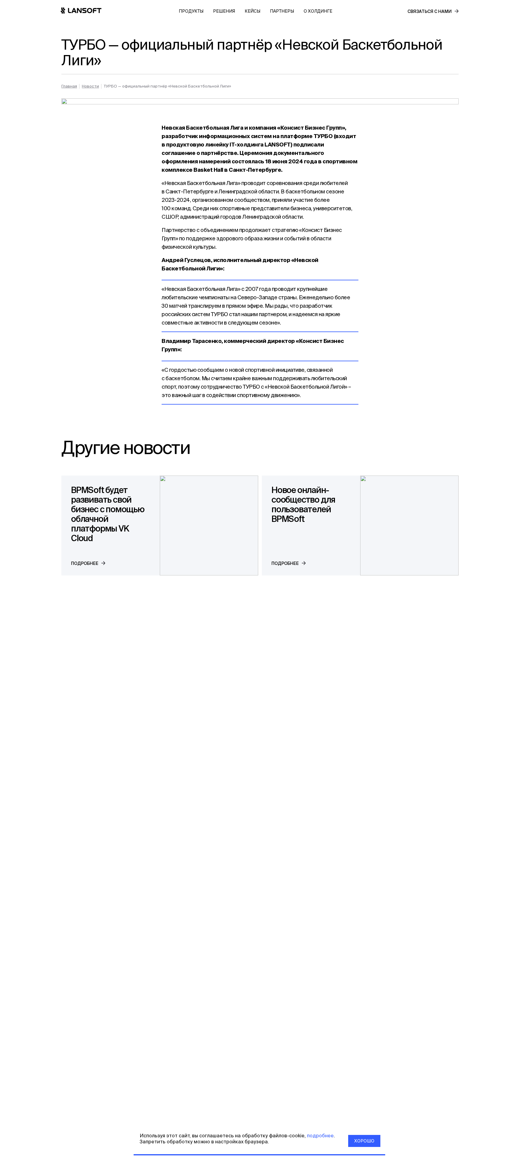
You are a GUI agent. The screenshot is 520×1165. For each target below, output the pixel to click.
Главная (69, 86)
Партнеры (282, 11)
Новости (90, 86)
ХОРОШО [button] (364, 1141)
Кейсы (252, 11)
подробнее (320, 1135)
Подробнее (84, 563)
